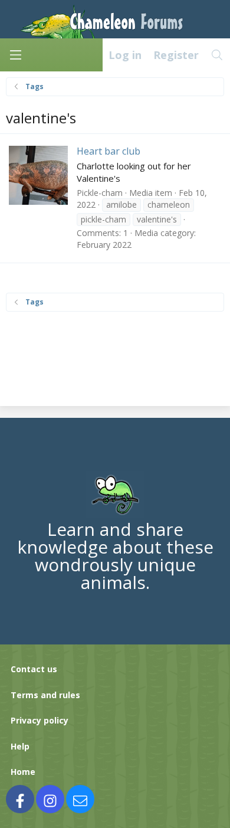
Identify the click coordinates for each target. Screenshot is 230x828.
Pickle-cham (100, 192)
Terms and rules (45, 695)
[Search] (217, 54)
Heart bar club (108, 151)
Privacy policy (39, 720)
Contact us (34, 669)
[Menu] (15, 54)
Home (23, 771)
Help (20, 746)
